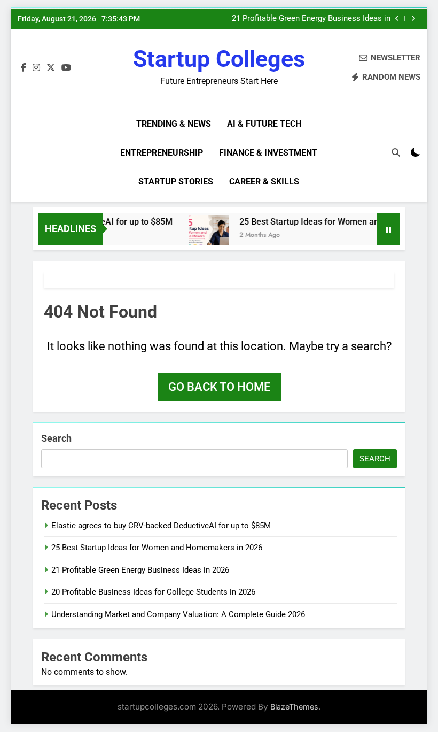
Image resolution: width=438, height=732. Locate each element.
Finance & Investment (268, 153)
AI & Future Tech (264, 124)
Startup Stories (175, 181)
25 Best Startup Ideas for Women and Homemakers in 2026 (156, 547)
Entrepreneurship (161, 153)
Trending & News (173, 124)
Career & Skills (264, 181)
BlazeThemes (294, 706)
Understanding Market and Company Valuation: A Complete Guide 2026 (178, 614)
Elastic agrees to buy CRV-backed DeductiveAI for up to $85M (161, 525)
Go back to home (219, 387)
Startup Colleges (219, 58)
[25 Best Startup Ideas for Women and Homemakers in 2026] (203, 235)
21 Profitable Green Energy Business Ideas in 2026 (311, 18)
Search (56, 438)
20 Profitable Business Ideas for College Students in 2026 (153, 592)
